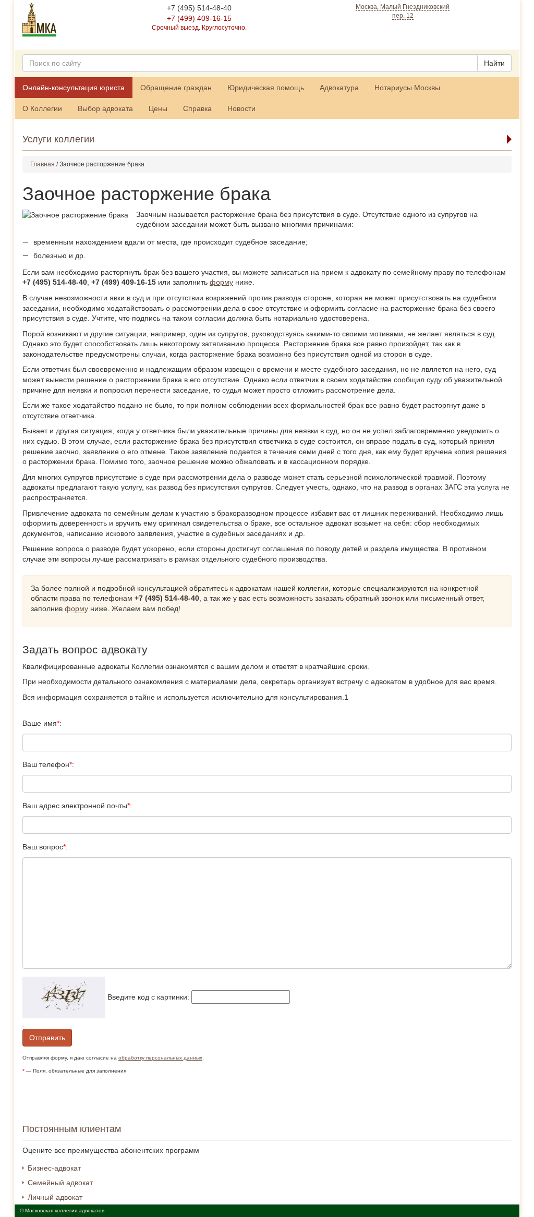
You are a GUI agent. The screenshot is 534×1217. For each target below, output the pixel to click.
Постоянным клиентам (71, 1129)
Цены (158, 108)
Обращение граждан (176, 87)
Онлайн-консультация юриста (73, 87)
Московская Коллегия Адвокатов (39, 19)
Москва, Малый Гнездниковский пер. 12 (403, 11)
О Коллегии (42, 108)
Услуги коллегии (58, 139)
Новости (241, 108)
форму (221, 282)
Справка (197, 108)
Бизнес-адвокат (54, 1168)
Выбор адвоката (105, 108)
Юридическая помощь (265, 87)
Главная (42, 164)
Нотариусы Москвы (407, 87)
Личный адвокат (55, 1197)
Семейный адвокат (60, 1182)
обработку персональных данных (160, 1058)
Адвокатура (339, 87)
